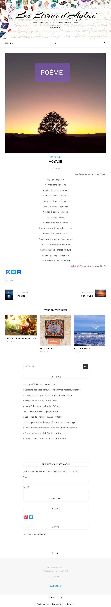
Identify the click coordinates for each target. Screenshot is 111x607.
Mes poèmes (56, 157)
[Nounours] (100, 293)
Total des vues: (30, 534)
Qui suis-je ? (57, 604)
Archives (56, 576)
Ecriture (10, 280)
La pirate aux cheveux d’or (20, 338)
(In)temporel (47, 349)
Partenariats (42, 604)
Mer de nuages (82, 349)
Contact (70, 604)
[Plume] (10, 295)
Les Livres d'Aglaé (55, 15)
